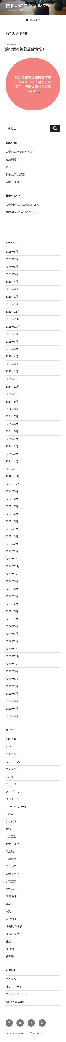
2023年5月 (12, 521)
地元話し (11, 836)
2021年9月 (12, 671)
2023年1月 (12, 551)
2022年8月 (12, 588)
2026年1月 (12, 304)
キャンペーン (14, 768)
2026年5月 (12, 274)
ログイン (11, 979)
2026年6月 (12, 266)
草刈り (10, 903)
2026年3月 (12, 289)
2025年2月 (12, 371)
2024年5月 (12, 431)
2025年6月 (12, 341)
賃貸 (8, 911)
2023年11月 (12, 476)
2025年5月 (12, 349)
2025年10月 (13, 326)
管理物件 (11, 896)
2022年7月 (12, 596)
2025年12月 (13, 311)
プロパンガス (14, 791)
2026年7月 (12, 259)
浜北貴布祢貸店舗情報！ (25, 49)
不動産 (10, 814)
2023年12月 (13, 469)
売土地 (10, 851)
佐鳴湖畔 (11, 204)
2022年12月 (13, 558)
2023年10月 (13, 483)
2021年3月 (12, 716)
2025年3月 (12, 364)
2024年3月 (12, 446)
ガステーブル (14, 166)
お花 (8, 746)
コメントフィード (16, 994)
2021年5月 (12, 701)
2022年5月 (12, 611)
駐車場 (10, 956)
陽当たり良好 (14, 933)
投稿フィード (14, 986)
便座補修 (11, 159)
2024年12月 (13, 379)
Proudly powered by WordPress (24, 1033)
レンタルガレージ (16, 806)
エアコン (11, 753)
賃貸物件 (11, 918)
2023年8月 (12, 498)
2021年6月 (12, 693)
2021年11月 (12, 656)
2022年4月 (12, 618)
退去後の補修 (14, 926)
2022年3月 (12, 626)
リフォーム (12, 799)
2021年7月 (12, 686)
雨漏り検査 (12, 181)
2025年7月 (12, 334)
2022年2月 (12, 633)
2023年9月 (12, 491)
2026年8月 (12, 251)
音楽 (8, 941)
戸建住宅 (11, 858)
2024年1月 (12, 461)
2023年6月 (12, 513)
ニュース (11, 783)
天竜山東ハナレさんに (19, 151)
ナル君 (10, 776)
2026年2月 (12, 296)
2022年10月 (13, 573)
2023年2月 (12, 543)
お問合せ (11, 739)
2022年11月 (12, 566)
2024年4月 (12, 438)
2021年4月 (12, 708)
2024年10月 (13, 394)
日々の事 (11, 866)
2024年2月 (12, 453)
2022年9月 (12, 581)
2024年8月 (12, 409)
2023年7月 (12, 506)
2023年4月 (12, 528)
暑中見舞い (12, 873)
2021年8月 (12, 678)
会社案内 (11, 821)
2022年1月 (12, 641)
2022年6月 (12, 603)
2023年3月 (12, 536)
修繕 (8, 828)
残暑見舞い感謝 (15, 174)
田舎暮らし (12, 888)
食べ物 (10, 948)
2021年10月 (13, 663)
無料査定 (11, 881)
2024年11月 (12, 386)
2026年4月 (12, 281)
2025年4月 (12, 356)
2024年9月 (12, 401)
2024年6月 (12, 423)
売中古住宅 (12, 843)
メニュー (35, 19)
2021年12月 (13, 648)
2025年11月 (12, 319)
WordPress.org (15, 1001)
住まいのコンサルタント (31, 5)
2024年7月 (12, 416)
